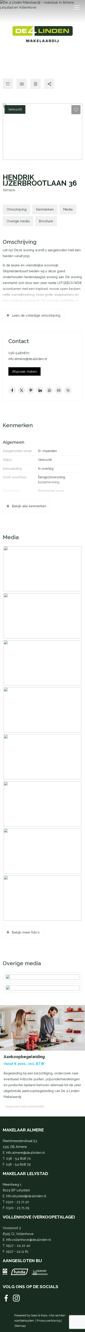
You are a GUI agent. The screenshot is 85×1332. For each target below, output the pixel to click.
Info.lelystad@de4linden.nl (26, 1196)
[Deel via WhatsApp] (49, 390)
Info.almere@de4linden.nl (25, 1152)
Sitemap (20, 1325)
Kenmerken (45, 209)
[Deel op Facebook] (12, 390)
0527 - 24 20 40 (18, 1245)
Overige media (18, 221)
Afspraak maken (24, 371)
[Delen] (49, 84)
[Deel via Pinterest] (30, 390)
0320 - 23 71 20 (17, 1202)
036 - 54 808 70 (18, 1158)
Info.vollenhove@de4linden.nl (28, 1240)
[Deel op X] (21, 390)
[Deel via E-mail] (58, 390)
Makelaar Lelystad (25, 1173)
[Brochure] (35, 84)
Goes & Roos (39, 1315)
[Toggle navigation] (77, 7)
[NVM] (5, 1272)
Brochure (46, 221)
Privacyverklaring (49, 1320)
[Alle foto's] (22, 84)
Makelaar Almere (23, 1129)
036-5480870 (18, 353)
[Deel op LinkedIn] (40, 390)
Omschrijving (17, 209)
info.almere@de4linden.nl (27, 359)
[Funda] (19, 1272)
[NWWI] (40, 1272)
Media (68, 209)
